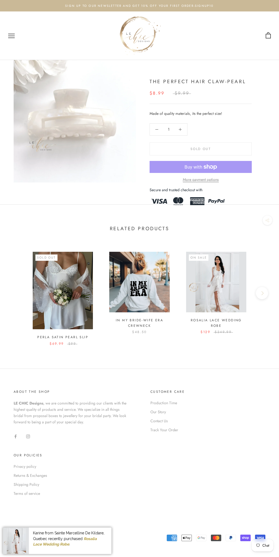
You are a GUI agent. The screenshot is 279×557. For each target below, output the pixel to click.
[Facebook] (15, 436)
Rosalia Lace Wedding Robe (216, 323)
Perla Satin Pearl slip (62, 337)
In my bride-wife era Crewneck (139, 323)
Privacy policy (25, 466)
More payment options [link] (201, 179)
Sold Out (200, 148)
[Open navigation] (11, 35)
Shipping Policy (26, 484)
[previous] (17, 293)
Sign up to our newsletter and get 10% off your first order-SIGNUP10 (139, 6)
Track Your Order (164, 430)
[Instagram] (28, 436)
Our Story (158, 412)
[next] (262, 293)
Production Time (163, 403)
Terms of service (27, 493)
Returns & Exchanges (30, 475)
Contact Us (159, 421)
